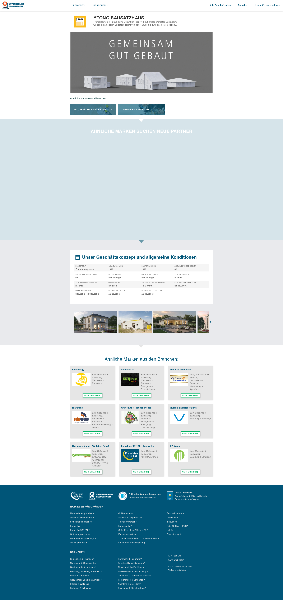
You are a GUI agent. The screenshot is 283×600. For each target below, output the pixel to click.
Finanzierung (173, 534)
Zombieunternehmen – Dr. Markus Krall (137, 538)
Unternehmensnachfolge (82, 538)
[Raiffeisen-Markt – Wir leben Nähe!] (81, 461)
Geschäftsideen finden (81, 517)
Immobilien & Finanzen (135, 109)
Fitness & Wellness (79, 583)
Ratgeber (243, 5)
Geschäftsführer (175, 513)
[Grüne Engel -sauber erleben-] (130, 422)
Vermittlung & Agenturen (196, 388)
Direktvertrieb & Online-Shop (132, 571)
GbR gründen (125, 513)
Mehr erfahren (92, 395)
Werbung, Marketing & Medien (85, 571)
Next (210, 322)
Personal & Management (147, 420)
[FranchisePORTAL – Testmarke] (130, 461)
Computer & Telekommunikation (134, 575)
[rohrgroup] (81, 422)
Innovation (172, 521)
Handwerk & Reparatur (98, 382)
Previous (72, 322)
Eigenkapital (124, 525)
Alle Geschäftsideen (221, 5)
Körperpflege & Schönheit (130, 579)
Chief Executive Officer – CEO (133, 530)
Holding (170, 530)
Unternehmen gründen (81, 513)
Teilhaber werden (126, 521)
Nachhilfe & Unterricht (129, 583)
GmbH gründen (77, 542)
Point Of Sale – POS (177, 525)
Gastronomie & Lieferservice (84, 567)
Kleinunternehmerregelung (131, 542)
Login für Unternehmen (267, 5)
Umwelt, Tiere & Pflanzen (100, 464)
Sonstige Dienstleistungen (131, 562)
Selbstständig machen (81, 521)
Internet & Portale (149, 456)
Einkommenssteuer (127, 534)
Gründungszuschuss (80, 534)
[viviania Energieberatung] (179, 422)
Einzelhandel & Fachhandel (99, 458)
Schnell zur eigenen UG (130, 517)
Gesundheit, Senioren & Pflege (85, 579)
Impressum (174, 555)
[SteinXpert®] (130, 384)
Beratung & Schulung (200, 418)
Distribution (172, 517)
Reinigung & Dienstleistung (148, 388)
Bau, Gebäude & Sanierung (90, 109)
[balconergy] (81, 384)
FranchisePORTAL (79, 530)
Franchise (75, 525)
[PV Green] (179, 461)
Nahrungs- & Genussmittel (83, 562)
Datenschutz (176, 560)
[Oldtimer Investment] (179, 384)
